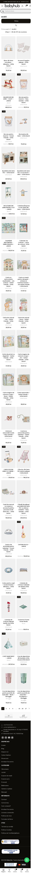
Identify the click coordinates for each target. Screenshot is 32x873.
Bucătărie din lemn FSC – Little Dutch (8, 172)
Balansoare (5, 785)
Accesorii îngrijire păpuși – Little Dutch (23, 62)
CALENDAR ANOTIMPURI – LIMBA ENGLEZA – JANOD (8, 243)
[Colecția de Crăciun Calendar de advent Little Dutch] (23, 570)
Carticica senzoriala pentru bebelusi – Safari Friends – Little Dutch (23, 434)
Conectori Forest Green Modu (23, 620)
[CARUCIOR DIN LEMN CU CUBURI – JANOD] (8, 456)
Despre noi (4, 752)
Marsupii (4, 792)
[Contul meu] (22, 6)
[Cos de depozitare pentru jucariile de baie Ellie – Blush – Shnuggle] (8, 678)
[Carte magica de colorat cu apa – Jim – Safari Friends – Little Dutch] (23, 341)
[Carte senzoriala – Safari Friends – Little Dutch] (23, 379)
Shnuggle (8, 698)
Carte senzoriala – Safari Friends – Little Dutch (23, 394)
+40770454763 (8, 725)
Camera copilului (6, 789)
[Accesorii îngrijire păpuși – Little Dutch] (23, 47)
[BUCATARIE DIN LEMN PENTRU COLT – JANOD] (8, 193)
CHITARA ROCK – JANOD (23, 545)
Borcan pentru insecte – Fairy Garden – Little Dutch (24, 99)
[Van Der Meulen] (23, 716)
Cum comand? (6, 806)
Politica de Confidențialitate (10, 833)
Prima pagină (5, 29)
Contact (4, 799)
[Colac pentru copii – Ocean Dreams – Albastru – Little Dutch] (8, 570)
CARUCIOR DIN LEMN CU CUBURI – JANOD (8, 471)
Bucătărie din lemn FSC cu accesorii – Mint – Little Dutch (23, 172)
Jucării (3, 772)
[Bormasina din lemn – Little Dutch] (23, 121)
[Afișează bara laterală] (16, 21)
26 (22, 708)
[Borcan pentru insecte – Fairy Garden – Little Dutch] (23, 84)
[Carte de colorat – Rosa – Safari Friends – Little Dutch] (23, 304)
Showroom (4, 758)
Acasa (3, 745)
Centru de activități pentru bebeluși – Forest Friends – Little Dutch (8, 548)
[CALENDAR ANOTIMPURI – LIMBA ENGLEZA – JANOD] (8, 227)
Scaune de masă (6, 776)
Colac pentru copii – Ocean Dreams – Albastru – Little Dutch (8, 585)
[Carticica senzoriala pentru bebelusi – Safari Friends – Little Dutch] (23, 418)
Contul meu (5, 803)
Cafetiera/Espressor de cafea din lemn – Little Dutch (23, 207)
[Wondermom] (8, 716)
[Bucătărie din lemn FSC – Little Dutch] (8, 158)
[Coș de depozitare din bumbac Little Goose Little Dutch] (23, 643)
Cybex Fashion (6, 755)
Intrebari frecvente (7, 762)
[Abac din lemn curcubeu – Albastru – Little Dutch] (8, 47)
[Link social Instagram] (6, 737)
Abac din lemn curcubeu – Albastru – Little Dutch (8, 63)
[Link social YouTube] (9, 737)
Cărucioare (5, 769)
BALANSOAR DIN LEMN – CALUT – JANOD (8, 99)
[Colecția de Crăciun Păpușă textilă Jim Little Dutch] (8, 606)
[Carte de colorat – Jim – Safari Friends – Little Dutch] (8, 304)
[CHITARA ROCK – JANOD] (23, 531)
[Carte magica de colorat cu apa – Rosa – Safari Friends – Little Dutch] (8, 379)
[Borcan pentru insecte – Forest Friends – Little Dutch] (8, 121)
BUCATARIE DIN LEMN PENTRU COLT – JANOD (8, 207)
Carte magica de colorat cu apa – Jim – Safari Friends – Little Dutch (23, 357)
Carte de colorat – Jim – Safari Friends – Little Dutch (8, 320)
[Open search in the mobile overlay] (16, 11)
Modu (23, 623)
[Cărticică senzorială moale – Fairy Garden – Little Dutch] (8, 418)
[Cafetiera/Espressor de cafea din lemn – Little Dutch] (23, 193)
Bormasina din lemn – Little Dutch (23, 135)
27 (26, 708)
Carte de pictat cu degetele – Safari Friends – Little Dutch (8, 356)
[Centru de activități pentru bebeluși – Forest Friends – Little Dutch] (8, 531)
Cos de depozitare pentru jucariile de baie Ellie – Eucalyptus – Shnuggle (23, 694)
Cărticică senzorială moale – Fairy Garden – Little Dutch (8, 433)
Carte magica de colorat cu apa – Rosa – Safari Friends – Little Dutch (8, 396)
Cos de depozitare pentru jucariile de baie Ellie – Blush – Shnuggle (8, 693)
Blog (2, 749)
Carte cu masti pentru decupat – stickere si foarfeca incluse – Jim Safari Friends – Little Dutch (24, 282)
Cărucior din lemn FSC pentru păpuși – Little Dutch (24, 471)
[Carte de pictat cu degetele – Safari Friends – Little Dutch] (8, 341)
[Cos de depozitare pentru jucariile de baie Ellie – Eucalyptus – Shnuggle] (23, 678)
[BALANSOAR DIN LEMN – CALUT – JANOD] (8, 84)
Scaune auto (5, 779)
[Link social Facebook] (2, 737)
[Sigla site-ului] (12, 6)
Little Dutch (8, 68)
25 (19, 708)
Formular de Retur (7, 819)
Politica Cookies (6, 830)
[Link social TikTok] (12, 737)
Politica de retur (6, 816)
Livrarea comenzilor (7, 812)
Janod (8, 103)
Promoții (4, 782)
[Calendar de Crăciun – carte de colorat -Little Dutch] (23, 227)
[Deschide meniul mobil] (2, 6)
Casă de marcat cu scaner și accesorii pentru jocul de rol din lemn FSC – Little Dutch (8, 509)
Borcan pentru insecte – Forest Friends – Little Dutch (8, 136)
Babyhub (10, 860)
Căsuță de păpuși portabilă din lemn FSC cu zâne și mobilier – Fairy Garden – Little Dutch (23, 509)
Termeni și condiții (7, 827)
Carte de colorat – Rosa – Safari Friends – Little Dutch (23, 320)
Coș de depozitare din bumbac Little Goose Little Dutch (23, 658)
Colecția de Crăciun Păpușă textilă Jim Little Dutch (8, 622)
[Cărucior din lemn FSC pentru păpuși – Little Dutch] (23, 456)
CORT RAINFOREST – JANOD (8, 657)
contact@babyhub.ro (9, 727)
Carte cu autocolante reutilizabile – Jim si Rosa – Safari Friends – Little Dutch (8, 282)
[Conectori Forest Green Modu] (23, 606)
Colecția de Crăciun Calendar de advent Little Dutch (24, 585)
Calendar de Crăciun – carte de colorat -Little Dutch (23, 243)
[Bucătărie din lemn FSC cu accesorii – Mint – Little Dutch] (23, 158)
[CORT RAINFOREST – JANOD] (8, 643)
